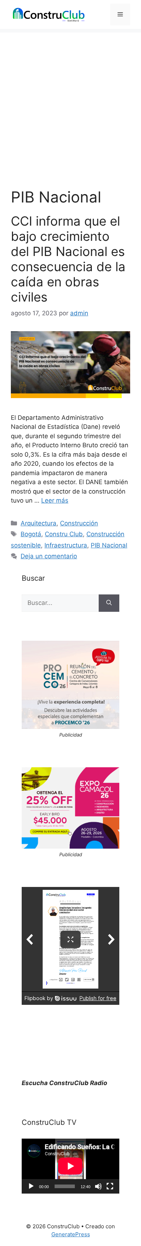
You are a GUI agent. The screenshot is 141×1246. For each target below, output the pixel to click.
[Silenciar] (98, 1186)
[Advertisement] (70, 103)
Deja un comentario (49, 556)
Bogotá (31, 534)
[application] (70, 1166)
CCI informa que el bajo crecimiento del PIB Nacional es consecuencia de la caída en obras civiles (68, 258)
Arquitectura (38, 523)
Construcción (79, 523)
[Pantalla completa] (110, 1186)
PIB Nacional (109, 545)
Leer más (54, 500)
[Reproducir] (31, 1186)
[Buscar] (109, 603)
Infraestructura (65, 545)
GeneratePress (70, 1234)
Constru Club (64, 534)
